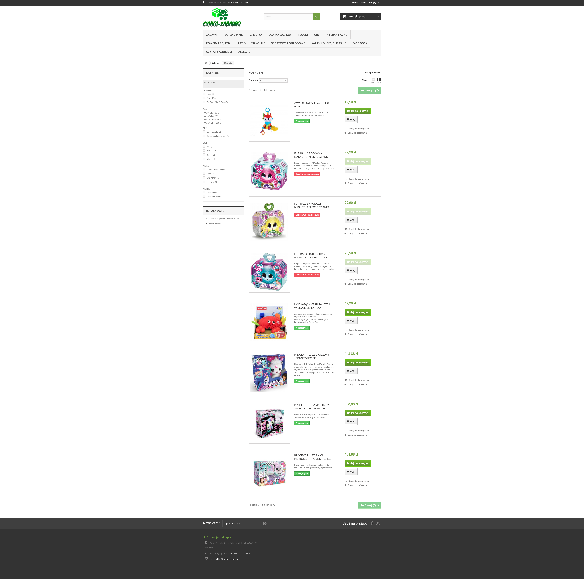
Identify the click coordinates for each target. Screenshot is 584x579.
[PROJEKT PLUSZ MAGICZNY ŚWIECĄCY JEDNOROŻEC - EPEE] (269, 423)
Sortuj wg (253, 80)
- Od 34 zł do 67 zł (211, 113)
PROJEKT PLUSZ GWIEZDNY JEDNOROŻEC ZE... (311, 356)
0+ (209, 147)
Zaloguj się (374, 2)
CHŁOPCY (256, 35)
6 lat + (211, 159)
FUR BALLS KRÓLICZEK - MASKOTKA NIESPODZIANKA (311, 205)
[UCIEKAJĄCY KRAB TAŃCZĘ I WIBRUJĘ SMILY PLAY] (269, 322)
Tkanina (212, 192)
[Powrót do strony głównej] (206, 63)
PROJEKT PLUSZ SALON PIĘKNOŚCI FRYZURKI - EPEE (312, 457)
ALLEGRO (244, 52)
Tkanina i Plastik (215, 197)
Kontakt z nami (359, 2)
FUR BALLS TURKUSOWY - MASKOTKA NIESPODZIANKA (311, 256)
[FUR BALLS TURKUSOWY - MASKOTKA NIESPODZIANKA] (269, 272)
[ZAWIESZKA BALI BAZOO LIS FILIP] (269, 121)
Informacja (215, 210)
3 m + (211, 155)
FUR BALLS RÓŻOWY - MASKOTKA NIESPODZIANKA (311, 155)
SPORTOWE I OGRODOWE (288, 43)
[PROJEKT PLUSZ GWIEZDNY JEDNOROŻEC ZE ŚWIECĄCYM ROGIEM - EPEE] (269, 373)
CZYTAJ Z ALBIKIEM (219, 52)
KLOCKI (303, 35)
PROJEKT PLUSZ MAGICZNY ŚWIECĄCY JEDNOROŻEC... (311, 407)
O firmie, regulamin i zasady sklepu (224, 219)
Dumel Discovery (216, 170)
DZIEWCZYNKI (234, 35)
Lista (379, 82)
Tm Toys (212, 182)
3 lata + (211, 151)
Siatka (373, 82)
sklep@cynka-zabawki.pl (227, 559)
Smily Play (213, 98)
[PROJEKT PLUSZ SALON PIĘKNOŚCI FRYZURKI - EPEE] (269, 473)
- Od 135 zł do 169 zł (212, 123)
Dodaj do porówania (357, 133)
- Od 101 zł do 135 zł (212, 119)
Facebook (359, 43)
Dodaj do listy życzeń (358, 128)
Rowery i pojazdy (218, 43)
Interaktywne (336, 35)
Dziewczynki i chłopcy (218, 136)
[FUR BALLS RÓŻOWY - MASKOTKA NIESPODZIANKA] (269, 171)
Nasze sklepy (214, 223)
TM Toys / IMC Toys (217, 102)
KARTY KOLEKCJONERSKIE (328, 43)
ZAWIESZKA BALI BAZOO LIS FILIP (311, 105)
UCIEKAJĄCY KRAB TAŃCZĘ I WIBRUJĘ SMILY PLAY (312, 306)
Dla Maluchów (280, 35)
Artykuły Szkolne (251, 43)
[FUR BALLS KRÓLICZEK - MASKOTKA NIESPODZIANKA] (269, 222)
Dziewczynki (214, 132)
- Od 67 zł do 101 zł (211, 116)
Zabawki (212, 35)
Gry (316, 35)
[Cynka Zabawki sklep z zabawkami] (231, 17)
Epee (210, 94)
